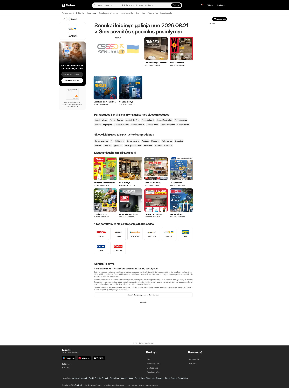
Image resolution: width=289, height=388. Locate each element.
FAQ (148, 359)
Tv (112, 141)
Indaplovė (148, 145)
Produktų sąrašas (166, 13)
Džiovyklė (155, 141)
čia (112, 274)
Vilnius (101, 120)
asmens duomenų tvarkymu (74, 105)
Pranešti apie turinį (153, 363)
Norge (167, 378)
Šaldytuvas (119, 141)
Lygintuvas (117, 145)
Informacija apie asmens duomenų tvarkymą (143, 385)
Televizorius (167, 141)
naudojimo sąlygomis (69, 104)
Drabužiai (179, 141)
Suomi (130, 378)
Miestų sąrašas (153, 13)
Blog (143, 13)
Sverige (174, 378)
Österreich (76, 378)
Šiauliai (148, 120)
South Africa (183, 378)
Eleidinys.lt (78, 385)
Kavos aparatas (101, 141)
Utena (152, 125)
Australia (84, 378)
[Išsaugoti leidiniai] (201, 5)
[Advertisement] (117, 55)
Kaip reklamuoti (194, 359)
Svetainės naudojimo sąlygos (114, 385)
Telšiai (183, 125)
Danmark (123, 378)
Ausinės (145, 141)
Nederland (160, 378)
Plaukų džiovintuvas (133, 145)
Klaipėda (132, 120)
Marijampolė (103, 125)
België (91, 378)
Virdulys (107, 145)
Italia (153, 378)
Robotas (158, 145)
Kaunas (116, 120)
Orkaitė (98, 145)
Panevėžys (164, 120)
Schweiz (105, 378)
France (137, 378)
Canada (98, 378)
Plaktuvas (168, 145)
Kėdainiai (168, 125)
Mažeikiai (121, 125)
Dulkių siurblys (133, 141)
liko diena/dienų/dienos (93, 385)
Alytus (181, 120)
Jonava (137, 125)
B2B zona (192, 363)
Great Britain (145, 378)
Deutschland (114, 378)
